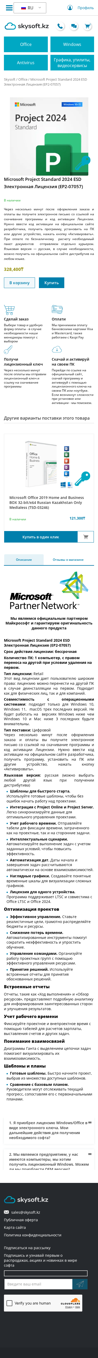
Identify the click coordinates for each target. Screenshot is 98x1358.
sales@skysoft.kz (24, 1212)
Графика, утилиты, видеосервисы (72, 62)
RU (30, 8)
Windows (72, 44)
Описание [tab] (24, 559)
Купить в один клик (40, 536)
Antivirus (25, 62)
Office (26, 44)
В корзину (19, 282)
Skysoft (9, 79)
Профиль (86, 7)
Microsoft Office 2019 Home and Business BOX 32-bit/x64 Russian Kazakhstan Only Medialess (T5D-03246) (46, 502)
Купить (51, 282)
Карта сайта (15, 1227)
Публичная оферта (21, 1219)
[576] (85, 537)
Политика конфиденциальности (32, 1234)
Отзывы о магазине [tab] (68, 559)
